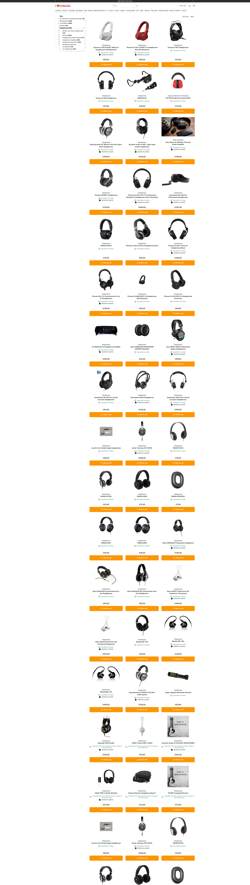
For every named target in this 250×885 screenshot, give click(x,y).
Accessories (130, 10)
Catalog (65, 10)
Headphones (106, 45)
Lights (116, 10)
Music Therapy (175, 10)
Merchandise (164, 10)
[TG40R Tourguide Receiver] (178, 776)
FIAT (137, 10)
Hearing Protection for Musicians (178, 96)
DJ (106, 10)
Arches (147, 10)
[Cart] (194, 6)
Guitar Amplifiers (178, 140)
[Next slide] (192, 81)
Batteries (79, 10)
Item (85, 10)
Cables (122, 10)
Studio (110, 10)
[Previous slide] (164, 81)
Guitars (58, 10)
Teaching (154, 10)
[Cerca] (137, 6)
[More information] (99, 52)
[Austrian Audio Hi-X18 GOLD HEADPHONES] (178, 726)
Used (141, 10)
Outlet (184, 10)
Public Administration (96, 10)
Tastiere (72, 10)
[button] (193, 16)
